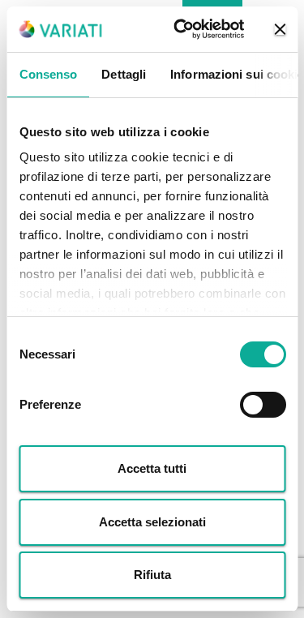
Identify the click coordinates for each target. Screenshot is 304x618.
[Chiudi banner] (279, 29)
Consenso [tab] (48, 74)
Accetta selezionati (152, 522)
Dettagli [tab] (123, 74)
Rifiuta (152, 575)
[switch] (262, 405)
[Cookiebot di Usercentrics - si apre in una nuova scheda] (181, 29)
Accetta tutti (152, 468)
